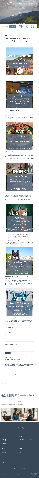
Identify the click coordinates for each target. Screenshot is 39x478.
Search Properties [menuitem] (22, 451)
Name (6, 334)
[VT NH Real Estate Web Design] (34, 474)
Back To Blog (8, 35)
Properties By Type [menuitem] (4, 440)
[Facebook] (14, 468)
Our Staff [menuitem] (3, 449)
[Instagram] (18, 468)
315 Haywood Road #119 (24, 459)
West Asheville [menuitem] (30, 436)
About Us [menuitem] (21, 452)
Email (6, 338)
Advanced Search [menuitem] (4, 439)
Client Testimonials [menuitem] (4, 452)
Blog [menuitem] (2, 455)
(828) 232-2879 (31, 3)
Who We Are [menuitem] (3, 451)
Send (19, 402)
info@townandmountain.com (10, 462)
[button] (12, 26)
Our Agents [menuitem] (3, 448)
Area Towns (26, 27)
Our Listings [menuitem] (3, 436)
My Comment (7, 346)
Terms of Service (24, 355)
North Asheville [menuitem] (22, 436)
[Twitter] (21, 468)
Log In (21, 3)
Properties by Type (21, 27)
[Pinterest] (24, 468)
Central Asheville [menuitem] (22, 439)
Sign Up (24, 3)
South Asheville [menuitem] (21, 440)
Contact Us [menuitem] (21, 448)
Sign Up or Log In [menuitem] (22, 449)
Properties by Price (33, 27)
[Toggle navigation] (36, 3)
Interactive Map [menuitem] (4, 443)
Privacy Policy (19, 355)
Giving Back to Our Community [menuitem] (6, 453)
